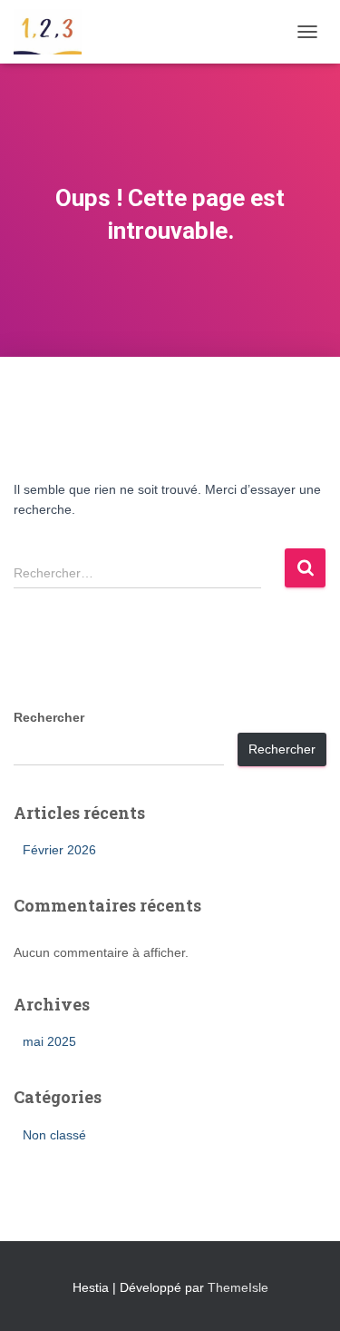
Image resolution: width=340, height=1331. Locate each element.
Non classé (54, 1135)
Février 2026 (59, 850)
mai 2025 (49, 1041)
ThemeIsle (238, 1287)
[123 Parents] (54, 31)
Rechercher (49, 717)
